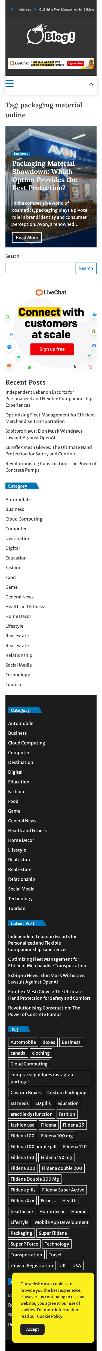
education (68, 1103)
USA (76, 1265)
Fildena (48, 1125)
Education (16, 558)
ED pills (43, 1103)
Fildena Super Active (63, 1190)
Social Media (18, 665)
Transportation (26, 1254)
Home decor (52, 1211)
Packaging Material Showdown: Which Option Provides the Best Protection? (44, 175)
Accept (32, 1329)
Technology (17, 674)
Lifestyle (14, 626)
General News (19, 597)
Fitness (48, 1200)
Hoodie (78, 1211)
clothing (41, 1053)
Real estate (17, 635)
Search (12, 256)
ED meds (20, 1103)
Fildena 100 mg (57, 1135)
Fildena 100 (23, 1135)
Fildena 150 (22, 1157)
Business (21, 153)
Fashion (13, 567)
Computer (16, 528)
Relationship (18, 655)
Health (69, 1200)
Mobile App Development (62, 1222)
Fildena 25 (73, 1125)
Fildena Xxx (22, 1200)
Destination (17, 538)
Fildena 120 (75, 1146)
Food (10, 577)
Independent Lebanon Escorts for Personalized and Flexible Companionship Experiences (48, 398)
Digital (12, 548)
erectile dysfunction (31, 1114)
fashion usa (23, 1125)
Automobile (18, 499)
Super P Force (24, 1244)
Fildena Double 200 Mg (35, 1179)
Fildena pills (23, 1190)
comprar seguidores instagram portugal (43, 1078)
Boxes (48, 1042)
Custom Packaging (66, 1092)
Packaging (21, 1233)
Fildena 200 (23, 1168)
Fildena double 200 (62, 1168)
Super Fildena (53, 1233)
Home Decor (18, 616)
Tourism (14, 684)
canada (18, 1053)
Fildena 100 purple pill (34, 1146)
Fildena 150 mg (56, 1157)
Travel (55, 1254)
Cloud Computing (23, 519)
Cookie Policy (49, 1316)
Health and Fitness (24, 606)
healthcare (22, 1211)
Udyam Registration (32, 1265)
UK (63, 1265)
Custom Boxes (26, 1092)
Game (11, 587)
